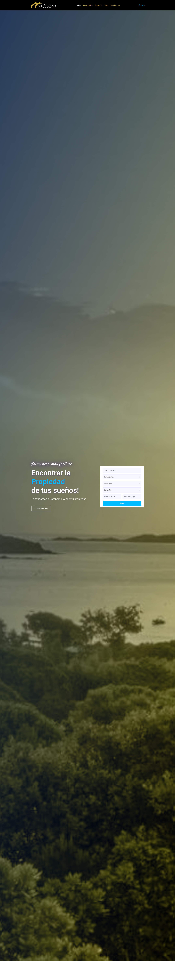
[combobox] (122, 476)
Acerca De (98, 5)
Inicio (79, 5)
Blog (106, 5)
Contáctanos (115, 5)
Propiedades (87, 5)
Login (142, 5)
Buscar (122, 503)
